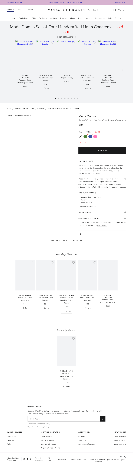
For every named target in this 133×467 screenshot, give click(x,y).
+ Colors (45, 88)
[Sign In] (114, 10)
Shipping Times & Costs (50, 448)
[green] (85, 136)
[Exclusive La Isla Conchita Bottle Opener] (66, 275)
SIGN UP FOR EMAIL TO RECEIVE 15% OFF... (66, 2)
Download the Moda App (13, 459)
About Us (82, 440)
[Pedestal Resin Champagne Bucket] (25, 55)
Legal (92, 459)
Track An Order (47, 437)
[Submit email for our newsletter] (102, 419)
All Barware (75, 240)
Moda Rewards (120, 437)
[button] (55, 98)
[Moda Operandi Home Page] (66, 10)
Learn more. (102, 225)
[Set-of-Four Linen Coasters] (45, 55)
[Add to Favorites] (32, 42)
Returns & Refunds (48, 444)
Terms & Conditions (39, 459)
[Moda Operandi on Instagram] (24, 459)
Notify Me (102, 150)
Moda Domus (87, 116)
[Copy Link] (102, 234)
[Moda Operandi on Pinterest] (30, 459)
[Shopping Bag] (124, 10)
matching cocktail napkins (114, 187)
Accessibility (62, 459)
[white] (80, 136)
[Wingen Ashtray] (66, 55)
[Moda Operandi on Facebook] (27, 459)
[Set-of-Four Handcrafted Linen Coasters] (66, 351)
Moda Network (120, 444)
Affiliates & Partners (86, 444)
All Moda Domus (59, 240)
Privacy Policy (50, 459)
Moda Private (119, 440)
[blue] (90, 136)
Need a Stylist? (120, 2)
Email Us (10, 440)
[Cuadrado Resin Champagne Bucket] (108, 55)
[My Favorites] (119, 10)
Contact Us (11, 437)
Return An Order (47, 440)
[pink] (95, 136)
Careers (81, 437)
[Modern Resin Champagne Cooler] (108, 275)
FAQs (9, 444)
